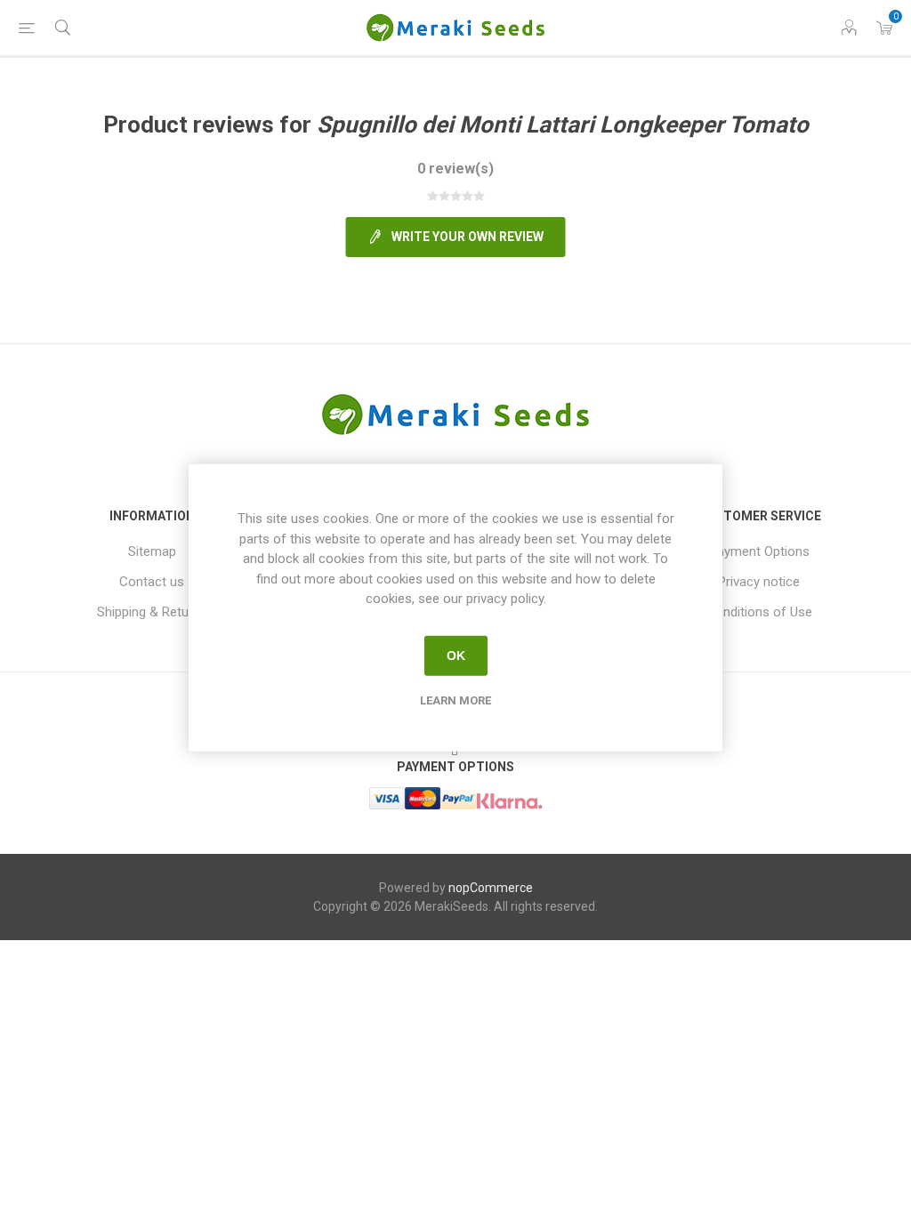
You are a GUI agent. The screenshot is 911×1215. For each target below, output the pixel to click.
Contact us (151, 582)
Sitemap (152, 551)
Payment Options (759, 551)
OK (456, 655)
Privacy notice (759, 582)
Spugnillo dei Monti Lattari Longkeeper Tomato (563, 124)
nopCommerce (490, 888)
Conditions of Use (759, 612)
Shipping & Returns (152, 612)
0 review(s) (455, 168)
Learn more (455, 699)
